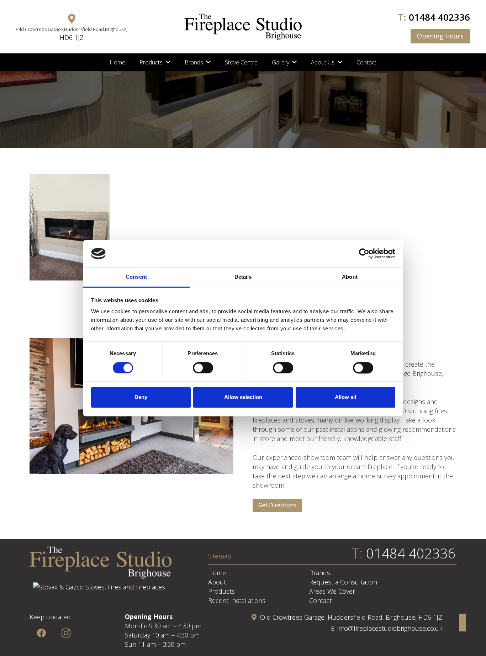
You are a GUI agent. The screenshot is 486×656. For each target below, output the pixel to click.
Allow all (345, 397)
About (217, 582)
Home (217, 572)
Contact (320, 600)
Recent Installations (236, 600)
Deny (140, 397)
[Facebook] (41, 633)
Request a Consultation (343, 582)
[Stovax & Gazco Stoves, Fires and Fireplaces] (99, 587)
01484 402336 (439, 17)
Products (221, 591)
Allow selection (243, 397)
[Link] (243, 27)
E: (334, 628)
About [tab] (350, 277)
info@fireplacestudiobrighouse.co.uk (389, 628)
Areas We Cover (332, 591)
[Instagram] (66, 633)
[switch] (203, 367)
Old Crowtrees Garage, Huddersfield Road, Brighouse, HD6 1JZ (351, 617)
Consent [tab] (136, 277)
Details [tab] (243, 277)
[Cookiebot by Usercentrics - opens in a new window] (364, 253)
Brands (319, 572)
